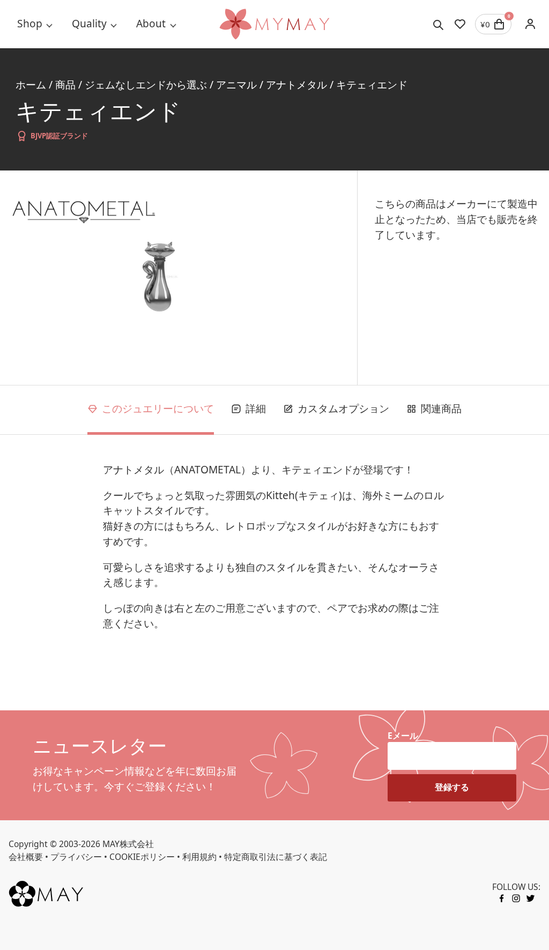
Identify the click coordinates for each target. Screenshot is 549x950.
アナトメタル (296, 85)
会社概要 (26, 857)
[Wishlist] (460, 24)
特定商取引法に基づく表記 (275, 857)
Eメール (403, 735)
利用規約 (199, 857)
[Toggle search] (438, 24)
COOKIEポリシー (142, 857)
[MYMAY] (274, 24)
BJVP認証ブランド (59, 135)
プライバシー (76, 857)
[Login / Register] (530, 24)
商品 (65, 85)
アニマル (236, 85)
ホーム (31, 85)
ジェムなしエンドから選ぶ (146, 85)
